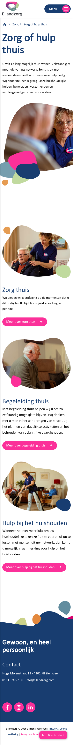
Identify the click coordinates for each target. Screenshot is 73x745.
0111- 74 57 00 (12, 680)
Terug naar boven (30, 734)
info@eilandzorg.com (40, 680)
